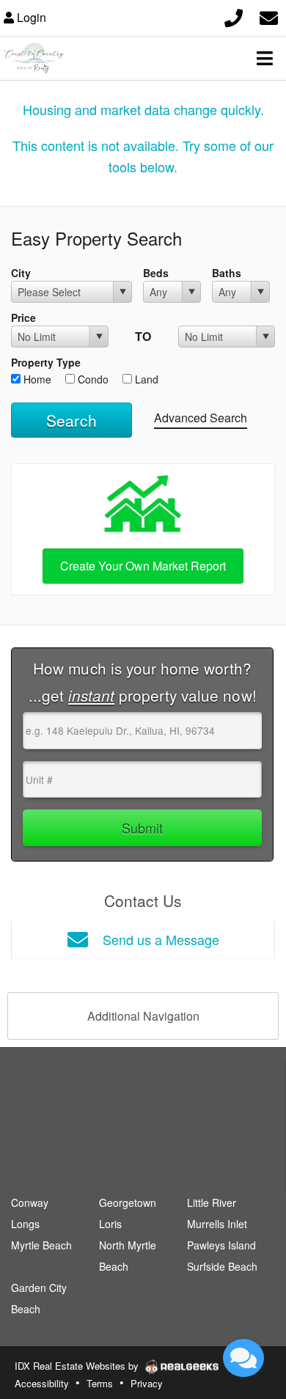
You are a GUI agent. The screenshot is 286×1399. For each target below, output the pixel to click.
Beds (156, 272)
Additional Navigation (143, 1015)
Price (23, 317)
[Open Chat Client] (243, 1358)
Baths (226, 272)
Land (145, 379)
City (21, 272)
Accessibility (42, 1383)
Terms (100, 1383)
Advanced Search (200, 417)
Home (36, 379)
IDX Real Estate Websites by (78, 1366)
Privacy (147, 1383)
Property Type (46, 362)
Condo (92, 379)
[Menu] (264, 58)
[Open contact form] (269, 15)
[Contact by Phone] (233, 15)
